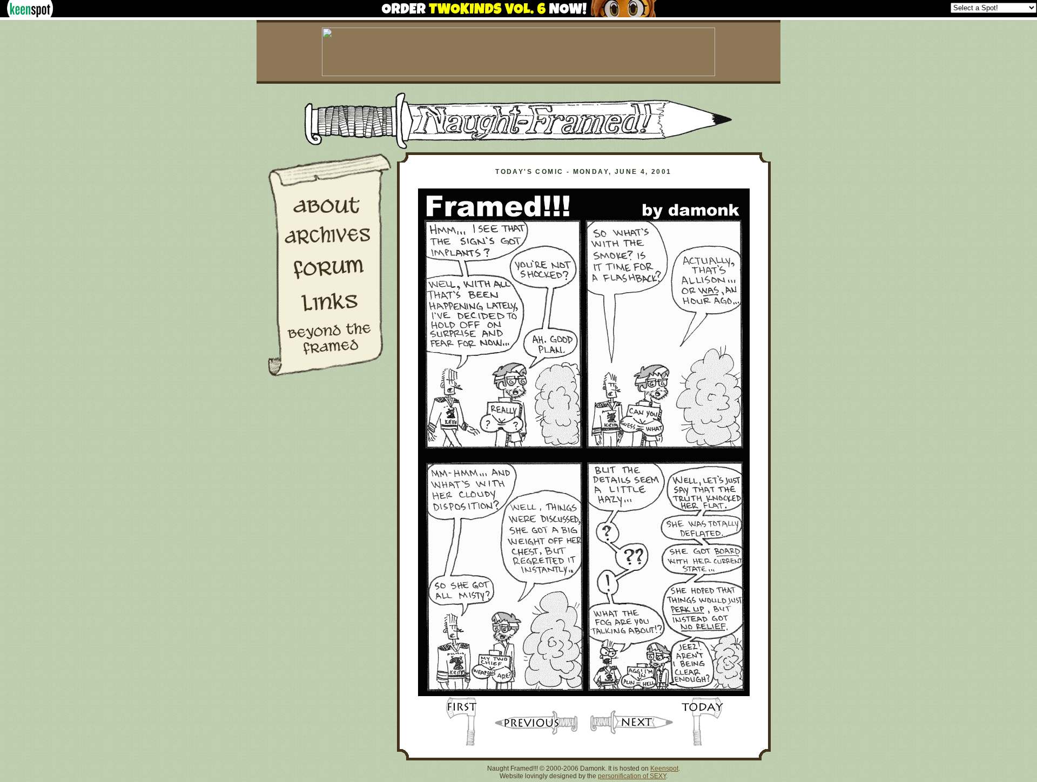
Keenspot (664, 768)
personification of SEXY (632, 776)
